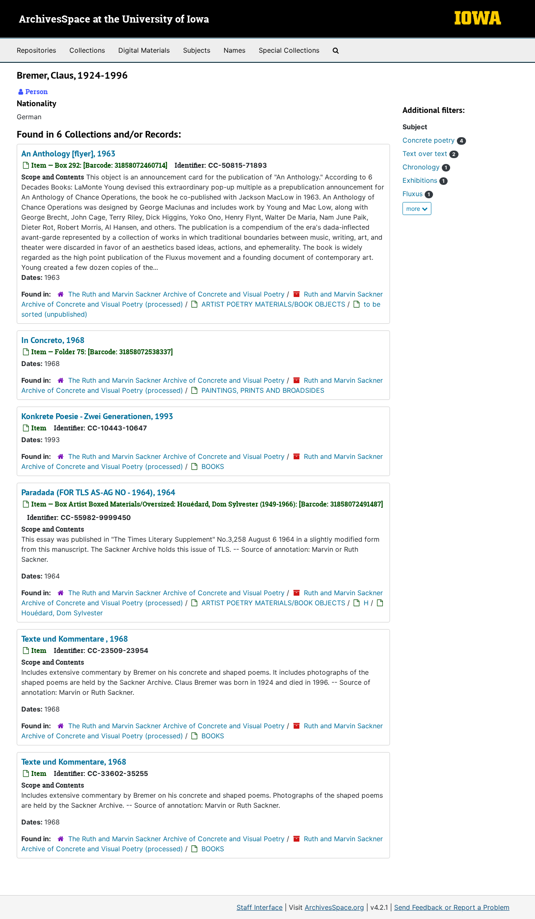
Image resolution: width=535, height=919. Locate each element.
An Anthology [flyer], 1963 (68, 153)
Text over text (429, 153)
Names (234, 50)
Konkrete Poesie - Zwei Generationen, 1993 (97, 416)
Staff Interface (260, 907)
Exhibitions (424, 180)
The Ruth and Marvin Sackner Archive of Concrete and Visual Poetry (176, 294)
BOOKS (212, 466)
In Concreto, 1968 (52, 340)
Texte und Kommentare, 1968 (73, 761)
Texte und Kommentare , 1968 (74, 638)
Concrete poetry (433, 140)
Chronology (425, 167)
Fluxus (416, 193)
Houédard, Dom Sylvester (62, 613)
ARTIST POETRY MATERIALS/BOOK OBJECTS (273, 304)
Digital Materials (144, 50)
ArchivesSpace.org (334, 907)
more (414, 208)
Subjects (196, 50)
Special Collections (289, 50)
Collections (87, 50)
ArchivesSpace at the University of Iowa (114, 19)
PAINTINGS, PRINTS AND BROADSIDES (262, 390)
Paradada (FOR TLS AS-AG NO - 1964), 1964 (98, 492)
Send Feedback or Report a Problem (452, 907)
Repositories (36, 50)
